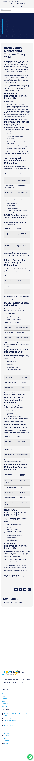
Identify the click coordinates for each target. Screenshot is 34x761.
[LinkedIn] (19, 6)
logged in (12, 602)
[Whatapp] (10, 6)
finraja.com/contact (11, 576)
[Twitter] (24, 6)
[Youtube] (21, 6)
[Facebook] (16, 6)
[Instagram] (13, 6)
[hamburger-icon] (29, 10)
